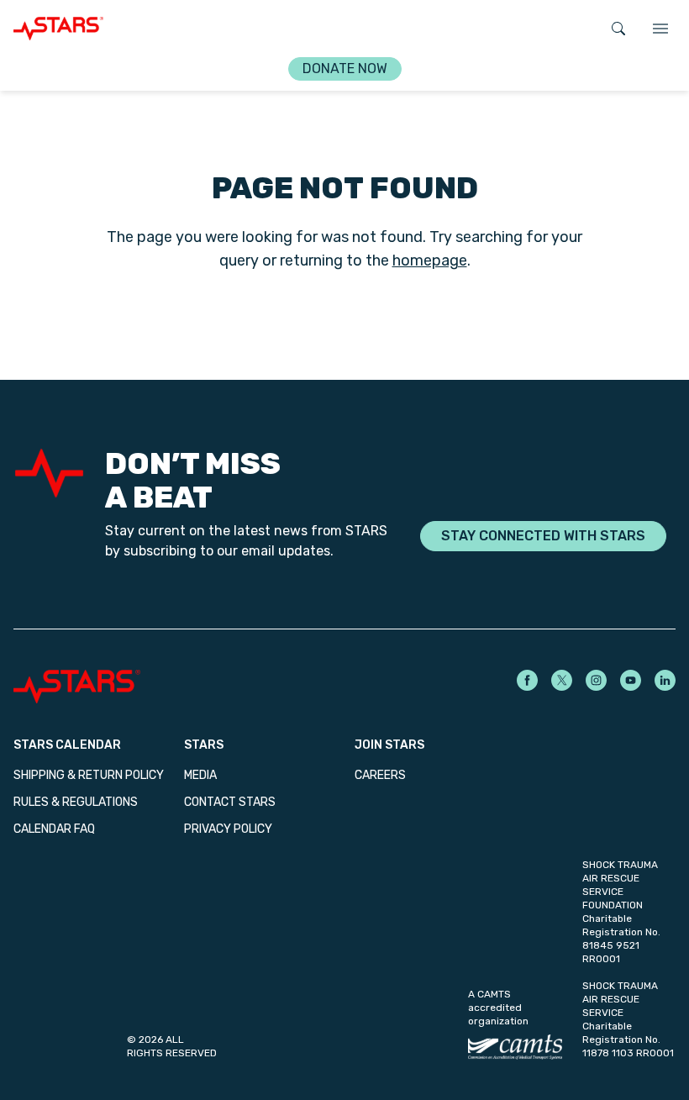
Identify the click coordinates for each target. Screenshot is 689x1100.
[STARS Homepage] (178, 686)
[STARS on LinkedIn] (665, 680)
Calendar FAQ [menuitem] (54, 829)
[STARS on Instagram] (596, 680)
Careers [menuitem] (380, 775)
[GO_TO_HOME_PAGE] (58, 28)
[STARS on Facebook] (527, 680)
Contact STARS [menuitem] (230, 802)
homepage (429, 260)
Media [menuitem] (200, 775)
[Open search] (618, 28)
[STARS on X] (561, 680)
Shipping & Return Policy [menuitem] (88, 775)
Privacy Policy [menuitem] (228, 829)
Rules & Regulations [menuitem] (75, 802)
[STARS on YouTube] (630, 680)
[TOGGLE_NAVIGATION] (660, 28)
